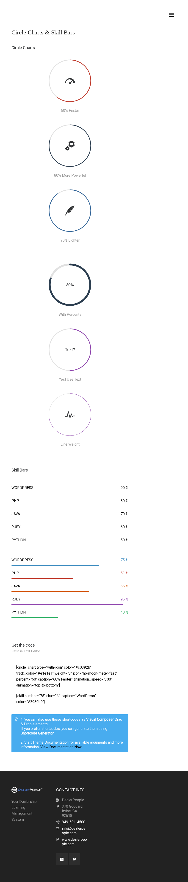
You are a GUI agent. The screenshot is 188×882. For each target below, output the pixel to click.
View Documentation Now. (61, 747)
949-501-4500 (73, 822)
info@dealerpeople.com (74, 830)
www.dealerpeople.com (74, 841)
